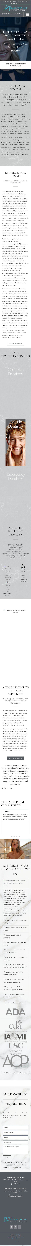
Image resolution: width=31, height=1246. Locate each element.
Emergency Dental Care (15, 556)
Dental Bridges (15, 548)
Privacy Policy (15, 1241)
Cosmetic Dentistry (15, 544)
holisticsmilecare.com (17, 1196)
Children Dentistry (15, 546)
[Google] (15, 1227)
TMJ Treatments (15, 558)
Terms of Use (15, 1238)
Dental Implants (15, 550)
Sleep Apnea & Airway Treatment (15, 554)
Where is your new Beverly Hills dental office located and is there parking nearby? (15, 883)
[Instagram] (19, 1227)
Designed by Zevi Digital (15, 1234)
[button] (3, 822)
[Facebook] (11, 1227)
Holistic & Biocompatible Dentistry (16, 552)
